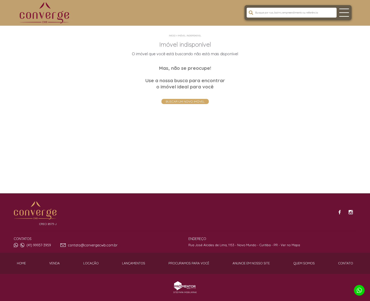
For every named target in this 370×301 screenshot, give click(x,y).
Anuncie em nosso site (251, 263)
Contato (345, 263)
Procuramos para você (189, 263)
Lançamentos (133, 263)
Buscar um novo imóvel (185, 101)
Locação (91, 263)
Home (21, 263)
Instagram (350, 212)
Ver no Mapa (290, 245)
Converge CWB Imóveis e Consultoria (35, 210)
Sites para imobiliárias (185, 292)
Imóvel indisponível (189, 35)
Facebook (339, 212)
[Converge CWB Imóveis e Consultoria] (46, 13)
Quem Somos (304, 263)
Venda (54, 263)
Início (172, 35)
